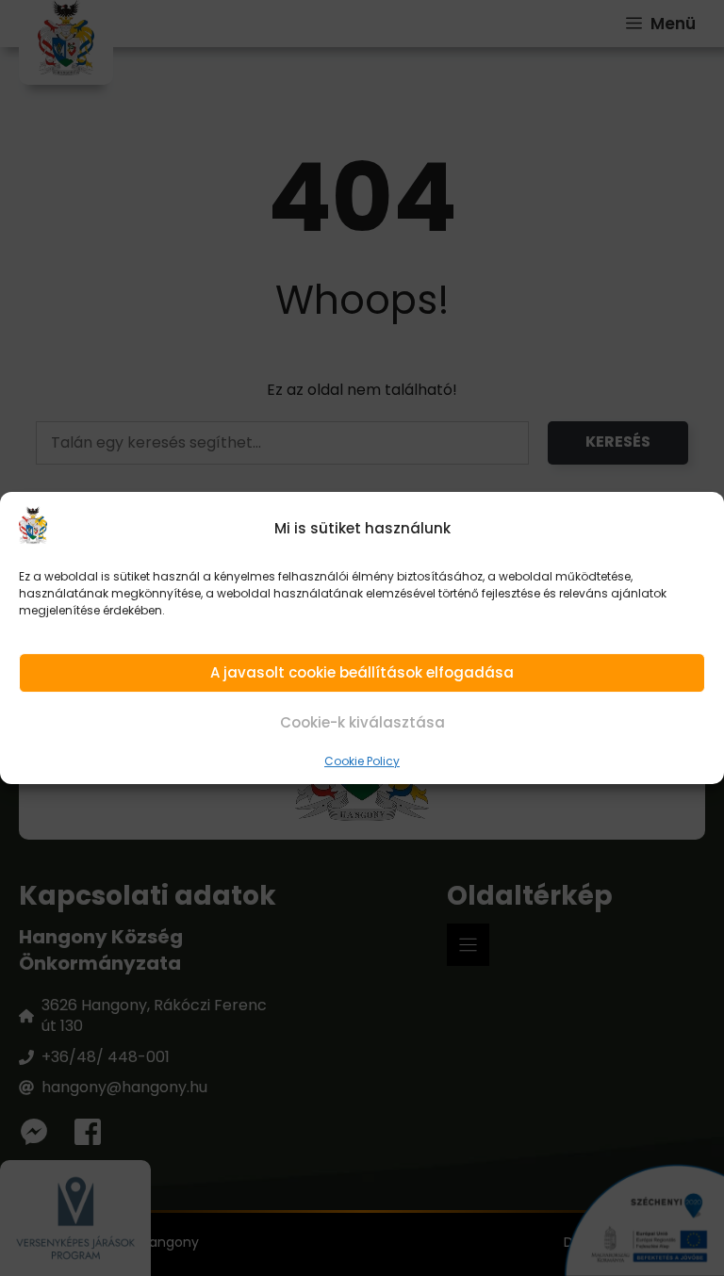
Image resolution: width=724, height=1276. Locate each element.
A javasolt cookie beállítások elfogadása (362, 672)
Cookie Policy (362, 761)
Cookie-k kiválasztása (362, 723)
